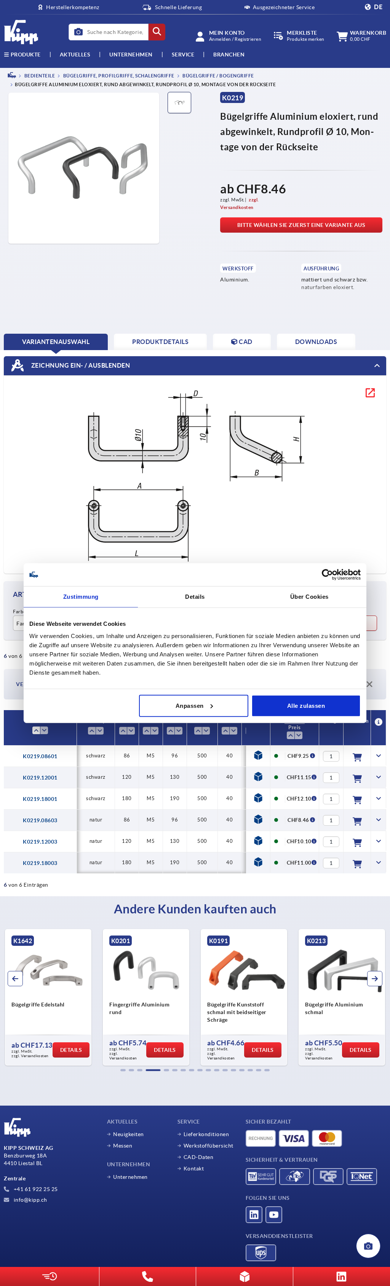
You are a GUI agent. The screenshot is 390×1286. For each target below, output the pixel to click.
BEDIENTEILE (39, 75)
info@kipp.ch (29, 1200)
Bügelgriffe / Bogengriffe (218, 75)
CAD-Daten (199, 1157)
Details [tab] (195, 596)
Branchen (229, 54)
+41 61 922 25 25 (35, 1189)
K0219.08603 (40, 820)
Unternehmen (131, 54)
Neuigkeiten (128, 1134)
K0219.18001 (40, 799)
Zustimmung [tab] (81, 596)
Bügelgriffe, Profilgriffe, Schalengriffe (118, 75)
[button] (123, 1070)
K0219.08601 (40, 756)
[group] (48, 997)
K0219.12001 (40, 778)
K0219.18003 (40, 863)
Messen (122, 1146)
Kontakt (194, 1168)
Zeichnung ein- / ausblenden (80, 365)
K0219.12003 (40, 842)
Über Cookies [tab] (309, 596)
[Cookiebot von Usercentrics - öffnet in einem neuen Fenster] (327, 574)
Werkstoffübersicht (208, 1146)
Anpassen (190, 705)
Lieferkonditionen (206, 1134)
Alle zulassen (306, 705)
